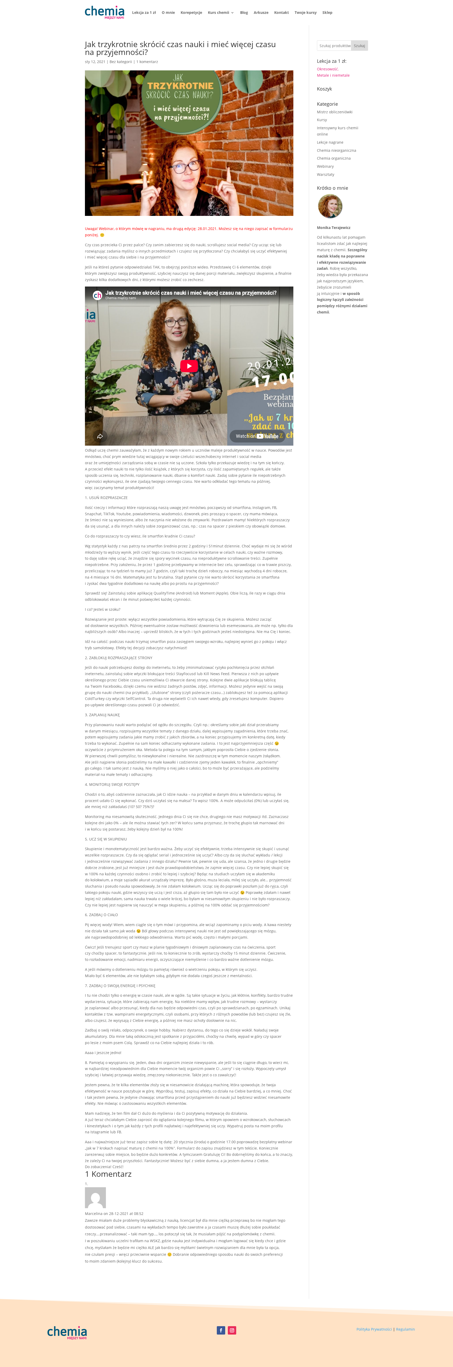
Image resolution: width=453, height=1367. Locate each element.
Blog (244, 12)
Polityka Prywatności (374, 1329)
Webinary (325, 166)
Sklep (327, 12)
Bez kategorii (121, 61)
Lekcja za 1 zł (144, 12)
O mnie (168, 12)
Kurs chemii (218, 12)
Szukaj (359, 45)
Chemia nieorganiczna (336, 150)
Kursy (322, 119)
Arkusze (261, 12)
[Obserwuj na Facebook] (221, 1330)
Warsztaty (325, 174)
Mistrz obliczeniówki (335, 111)
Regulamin (405, 1329)
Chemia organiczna (334, 158)
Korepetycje (191, 12)
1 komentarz (147, 61)
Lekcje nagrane (330, 142)
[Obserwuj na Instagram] (232, 1330)
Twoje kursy (306, 12)
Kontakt (281, 12)
